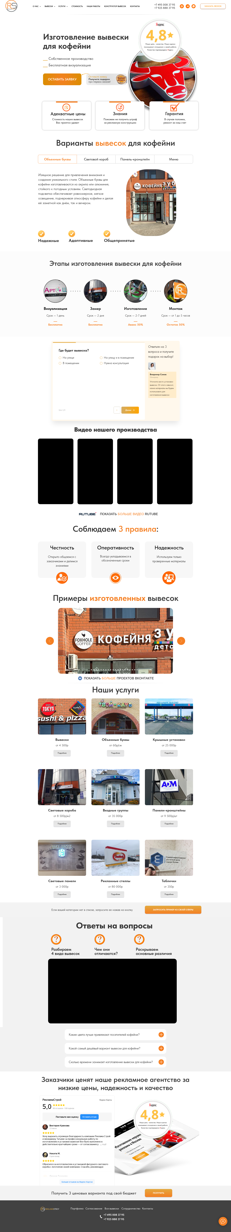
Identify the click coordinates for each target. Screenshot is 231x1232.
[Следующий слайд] (181, 641)
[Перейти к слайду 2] (91, 669)
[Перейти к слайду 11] (113, 669)
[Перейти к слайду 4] (96, 669)
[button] (213, 6)
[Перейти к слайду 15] (122, 669)
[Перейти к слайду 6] (101, 669)
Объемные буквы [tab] (57, 159)
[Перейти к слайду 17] (127, 669)
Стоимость (77, 6)
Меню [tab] (173, 159)
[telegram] (188, 6)
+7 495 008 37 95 (164, 4)
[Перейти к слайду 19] (132, 669)
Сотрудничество (130, 1208)
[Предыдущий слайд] (50, 641)
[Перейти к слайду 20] (134, 669)
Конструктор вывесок (115, 6)
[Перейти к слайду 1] (89, 669)
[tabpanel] (115, 209)
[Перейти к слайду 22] (139, 669)
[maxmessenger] (182, 6)
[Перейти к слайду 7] (103, 669)
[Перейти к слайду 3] (93, 669)
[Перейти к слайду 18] (129, 669)
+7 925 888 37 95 (164, 7)
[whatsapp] (194, 6)
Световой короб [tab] (96, 159)
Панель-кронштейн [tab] (135, 159)
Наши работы (93, 6)
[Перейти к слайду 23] (142, 669)
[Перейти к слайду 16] (125, 669)
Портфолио (77, 1208)
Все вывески (112, 1208)
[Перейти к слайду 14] (120, 669)
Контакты (135, 6)
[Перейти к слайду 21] (137, 669)
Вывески (49, 6)
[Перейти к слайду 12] (115, 669)
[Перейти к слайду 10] (110, 669)
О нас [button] (36, 6)
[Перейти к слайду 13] (117, 669)
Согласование (93, 1208)
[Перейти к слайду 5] (98, 669)
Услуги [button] (62, 6)
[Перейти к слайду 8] (105, 669)
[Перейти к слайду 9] (108, 669)
